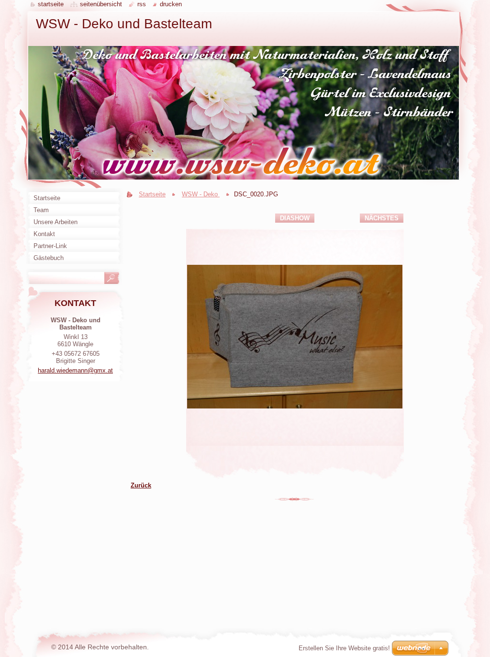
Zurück (141, 485)
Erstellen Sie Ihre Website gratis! (344, 648)
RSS (141, 4)
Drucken (171, 4)
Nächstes (382, 218)
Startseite (152, 194)
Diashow (295, 218)
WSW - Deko (201, 194)
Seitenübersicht (101, 4)
